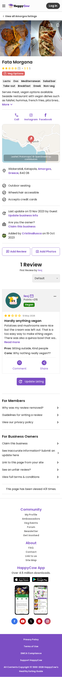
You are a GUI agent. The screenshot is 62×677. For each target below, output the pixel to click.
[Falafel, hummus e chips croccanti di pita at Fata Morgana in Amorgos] (15, 38)
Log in (53, 6)
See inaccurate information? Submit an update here (28, 453)
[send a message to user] (32, 296)
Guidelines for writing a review (22, 415)
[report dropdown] (55, 296)
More (5, 104)
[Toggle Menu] (4, 6)
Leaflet (14, 156)
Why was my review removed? (22, 408)
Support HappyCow (31, 660)
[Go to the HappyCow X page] (31, 621)
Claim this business (21, 226)
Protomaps (25, 156)
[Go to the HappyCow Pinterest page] (39, 621)
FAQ (31, 547)
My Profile (31, 514)
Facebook (45, 119)
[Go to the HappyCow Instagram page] (47, 621)
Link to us (31, 556)
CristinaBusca (32, 233)
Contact (31, 552)
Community (31, 509)
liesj (40, 270)
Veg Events (31, 523)
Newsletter (31, 531)
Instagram (31, 119)
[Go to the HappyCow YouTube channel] (23, 621)
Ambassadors (31, 518)
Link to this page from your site (23, 462)
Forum (31, 527)
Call (16, 119)
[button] (31, 140)
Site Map (31, 560)
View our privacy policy (17, 422)
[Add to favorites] (57, 25)
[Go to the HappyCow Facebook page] (14, 621)
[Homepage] (19, 5)
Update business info (23, 215)
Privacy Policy (31, 639)
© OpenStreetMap (42, 156)
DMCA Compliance (31, 653)
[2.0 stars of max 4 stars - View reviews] (9, 68)
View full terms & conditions (20, 477)
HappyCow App (31, 567)
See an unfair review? (16, 470)
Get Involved (31, 535)
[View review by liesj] (13, 300)
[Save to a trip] (50, 25)
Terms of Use (31, 646)
